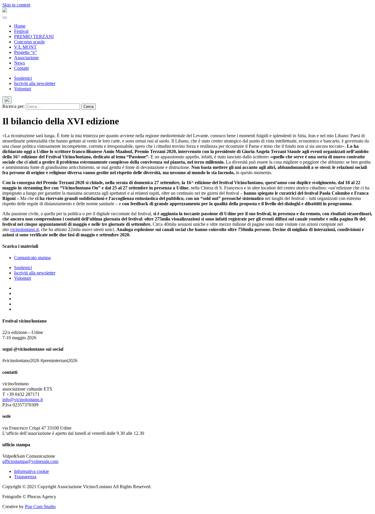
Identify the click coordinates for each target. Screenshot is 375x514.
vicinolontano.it (24, 229)
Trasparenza (25, 476)
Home (19, 25)
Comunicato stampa (32, 257)
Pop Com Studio (40, 506)
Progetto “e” (25, 52)
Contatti (21, 68)
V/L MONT (25, 47)
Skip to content (16, 4)
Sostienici (23, 78)
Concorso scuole (29, 41)
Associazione (26, 57)
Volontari (22, 88)
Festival (21, 31)
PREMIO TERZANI (34, 36)
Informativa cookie (31, 471)
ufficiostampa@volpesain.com (30, 461)
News (19, 62)
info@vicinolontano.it (22, 399)
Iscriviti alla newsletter (34, 83)
